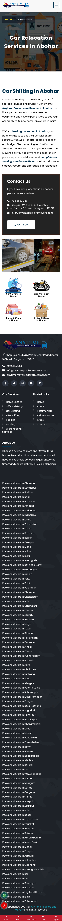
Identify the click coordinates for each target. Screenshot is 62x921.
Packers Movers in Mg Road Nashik (22, 892)
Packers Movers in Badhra (17, 492)
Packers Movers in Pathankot (19, 524)
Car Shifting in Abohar (13, 295)
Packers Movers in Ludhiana (18, 674)
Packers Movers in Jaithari (17, 778)
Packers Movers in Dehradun (19, 642)
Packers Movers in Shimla (17, 796)
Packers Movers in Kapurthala (20, 819)
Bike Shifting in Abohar (41, 295)
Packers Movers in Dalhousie (19, 515)
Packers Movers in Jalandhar (19, 860)
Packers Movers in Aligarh (17, 615)
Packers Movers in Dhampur (19, 592)
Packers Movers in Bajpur (17, 537)
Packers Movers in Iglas (16, 896)
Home (8, 19)
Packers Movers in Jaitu (16, 578)
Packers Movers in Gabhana (19, 865)
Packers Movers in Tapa (16, 628)
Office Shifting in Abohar (41, 319)
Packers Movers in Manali (17, 846)
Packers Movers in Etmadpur (19, 488)
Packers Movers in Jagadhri (18, 710)
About (40, 406)
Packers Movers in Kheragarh (19, 883)
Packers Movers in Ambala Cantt (21, 837)
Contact (42, 424)
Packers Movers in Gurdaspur (19, 569)
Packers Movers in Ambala (18, 506)
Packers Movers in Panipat (18, 851)
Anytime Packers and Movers (35, 908)
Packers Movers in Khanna (17, 651)
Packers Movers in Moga (16, 624)
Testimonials (44, 411)
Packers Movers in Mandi (16, 547)
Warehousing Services (12, 430)
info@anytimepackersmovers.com (32, 213)
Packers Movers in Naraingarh (20, 637)
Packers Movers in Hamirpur (19, 715)
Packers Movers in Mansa (17, 733)
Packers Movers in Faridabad (19, 510)
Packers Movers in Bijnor (16, 746)
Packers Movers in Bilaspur (18, 633)
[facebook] (5, 383)
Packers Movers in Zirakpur (18, 806)
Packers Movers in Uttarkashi (19, 606)
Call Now (22, 224)
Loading (10, 424)
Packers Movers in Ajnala (17, 647)
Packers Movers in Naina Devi (19, 842)
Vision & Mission (46, 415)
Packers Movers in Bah (15, 601)
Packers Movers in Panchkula (19, 737)
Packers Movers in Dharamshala (21, 724)
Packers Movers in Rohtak (17, 810)
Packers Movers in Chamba (18, 483)
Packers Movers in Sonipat (17, 801)
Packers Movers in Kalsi (16, 583)
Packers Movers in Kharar (17, 519)
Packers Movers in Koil (15, 874)
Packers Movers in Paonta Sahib (21, 687)
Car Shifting (13, 411)
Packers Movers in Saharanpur (20, 692)
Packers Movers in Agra (16, 665)
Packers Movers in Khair (16, 497)
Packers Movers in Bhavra (17, 751)
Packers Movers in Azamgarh (19, 560)
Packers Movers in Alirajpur (18, 683)
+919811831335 (19, 201)
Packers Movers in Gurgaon (18, 792)
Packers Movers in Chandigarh (20, 597)
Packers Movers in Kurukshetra (20, 742)
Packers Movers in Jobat (16, 678)
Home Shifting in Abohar (13, 319)
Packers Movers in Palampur (19, 587)
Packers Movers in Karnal (17, 528)
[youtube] (31, 383)
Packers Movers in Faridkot (18, 824)
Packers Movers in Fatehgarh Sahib (23, 869)
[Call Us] (4, 905)
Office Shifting (14, 406)
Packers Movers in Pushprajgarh (21, 656)
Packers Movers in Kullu (16, 556)
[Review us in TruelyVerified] (40, 383)
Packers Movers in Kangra (17, 701)
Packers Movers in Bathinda (18, 501)
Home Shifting (14, 402)
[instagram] (22, 383)
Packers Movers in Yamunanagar (21, 774)
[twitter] (14, 383)
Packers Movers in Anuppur (18, 828)
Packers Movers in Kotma (17, 787)
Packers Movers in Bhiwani (17, 833)
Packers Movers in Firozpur (18, 542)
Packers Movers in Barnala (18, 887)
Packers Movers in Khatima (18, 610)
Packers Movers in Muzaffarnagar (22, 697)
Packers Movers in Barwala (18, 660)
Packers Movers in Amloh (17, 574)
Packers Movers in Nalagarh (18, 783)
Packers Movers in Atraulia (18, 855)
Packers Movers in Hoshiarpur (19, 719)
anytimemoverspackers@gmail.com (28, 375)
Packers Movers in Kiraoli (16, 728)
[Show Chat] (4, 895)
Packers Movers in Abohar (17, 760)
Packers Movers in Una (15, 878)
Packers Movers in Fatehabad (19, 901)
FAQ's (40, 420)
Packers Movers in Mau (15, 769)
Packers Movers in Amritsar (18, 619)
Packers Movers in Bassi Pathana (21, 706)
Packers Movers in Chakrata (19, 669)
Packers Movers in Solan (16, 551)
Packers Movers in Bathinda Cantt (22, 565)
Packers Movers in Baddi (16, 815)
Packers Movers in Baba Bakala (20, 756)
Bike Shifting (13, 415)
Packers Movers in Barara (17, 765)
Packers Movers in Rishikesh (18, 533)
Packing (10, 420)
